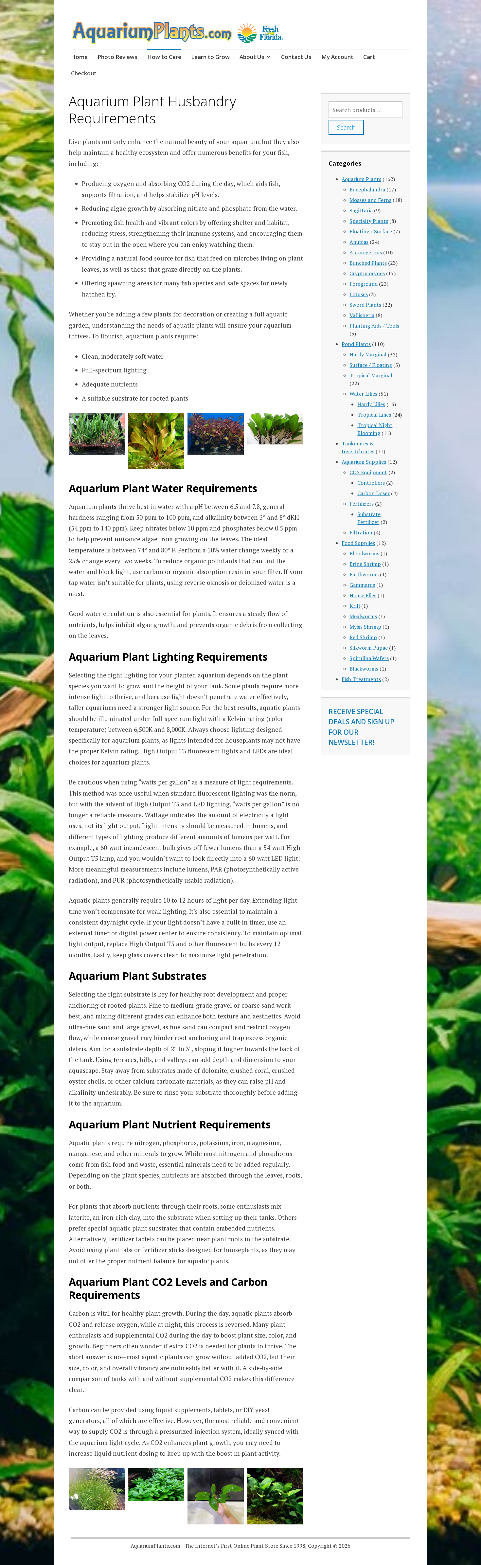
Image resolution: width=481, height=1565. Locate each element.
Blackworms (363, 668)
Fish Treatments (361, 679)
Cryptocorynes (367, 273)
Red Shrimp (363, 637)
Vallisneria (361, 315)
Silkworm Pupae (368, 647)
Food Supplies (358, 543)
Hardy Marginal (367, 354)
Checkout (84, 73)
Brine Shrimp (365, 563)
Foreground (363, 283)
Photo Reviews (117, 57)
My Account (337, 57)
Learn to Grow (210, 57)
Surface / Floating (370, 365)
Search (346, 127)
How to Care (164, 57)
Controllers (371, 482)
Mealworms (363, 616)
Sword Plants (365, 304)
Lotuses (358, 294)
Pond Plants (356, 344)
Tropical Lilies (374, 414)
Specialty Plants (368, 221)
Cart (369, 57)
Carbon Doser (373, 493)
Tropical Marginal (370, 375)
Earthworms (364, 574)
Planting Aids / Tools (374, 325)
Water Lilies (363, 393)
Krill (354, 605)
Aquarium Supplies (364, 461)
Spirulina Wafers (369, 658)
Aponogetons (365, 252)
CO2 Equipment (368, 472)
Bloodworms (364, 553)
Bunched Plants (368, 262)
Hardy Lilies (371, 404)
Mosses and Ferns (370, 200)
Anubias (358, 241)
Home (79, 57)
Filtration (360, 532)
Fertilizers (361, 503)
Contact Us (296, 57)
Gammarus (362, 584)
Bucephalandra (367, 189)
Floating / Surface (370, 231)
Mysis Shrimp (365, 626)
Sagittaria (361, 210)
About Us (252, 57)
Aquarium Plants (361, 179)
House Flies (362, 595)
